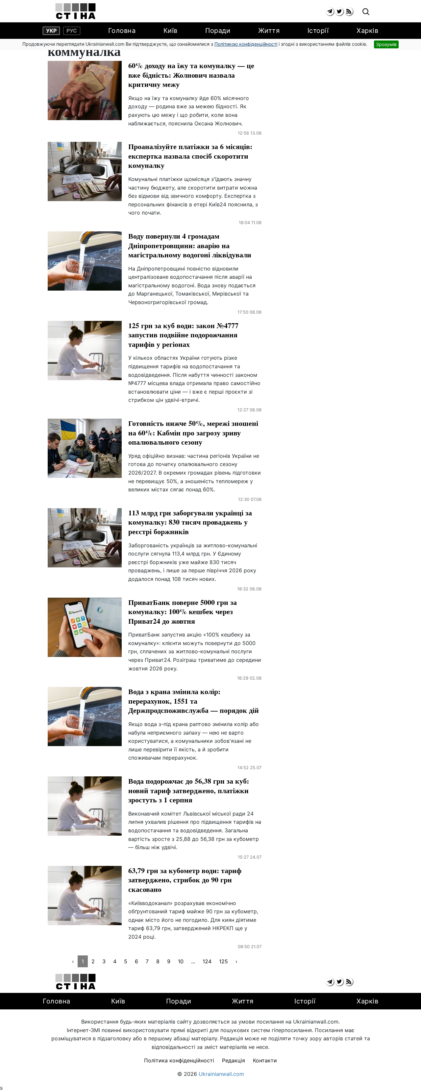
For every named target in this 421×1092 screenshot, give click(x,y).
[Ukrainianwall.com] (75, 11)
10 (181, 961)
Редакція (233, 1060)
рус (71, 30)
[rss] (349, 11)
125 (223, 961)
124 (207, 961)
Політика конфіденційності (179, 1060)
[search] (366, 12)
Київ (170, 31)
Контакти (265, 1060)
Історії (318, 31)
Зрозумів (386, 44)
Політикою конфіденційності (245, 44)
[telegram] (330, 11)
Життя (269, 31)
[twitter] (339, 11)
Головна (122, 31)
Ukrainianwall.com (221, 1074)
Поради (217, 31)
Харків (367, 31)
